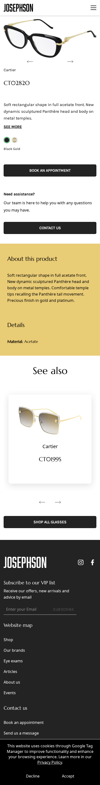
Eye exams (13, 661)
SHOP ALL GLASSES (50, 522)
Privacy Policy (49, 762)
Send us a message (21, 733)
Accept (68, 776)
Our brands (14, 650)
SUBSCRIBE (63, 609)
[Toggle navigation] (93, 8)
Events (10, 692)
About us (12, 682)
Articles (10, 671)
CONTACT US (50, 228)
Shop (8, 639)
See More (13, 126)
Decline (33, 776)
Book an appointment (50, 170)
